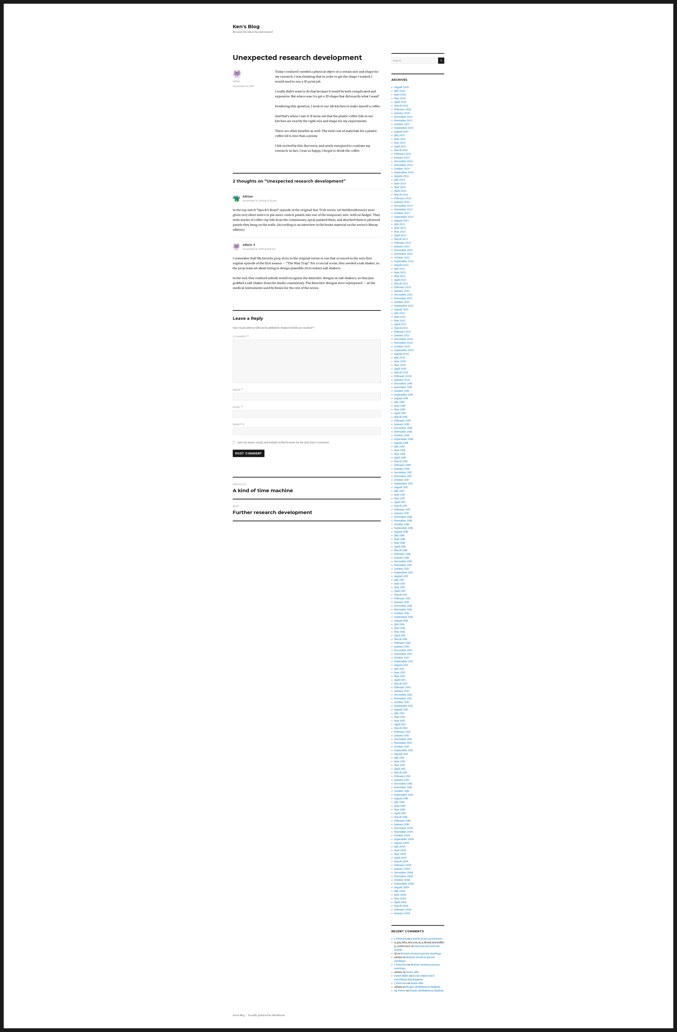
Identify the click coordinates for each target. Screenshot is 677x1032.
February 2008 (402, 909)
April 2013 (400, 679)
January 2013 (401, 691)
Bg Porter (399, 990)
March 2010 (400, 817)
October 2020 (402, 346)
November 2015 (403, 565)
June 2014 (399, 628)
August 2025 (401, 131)
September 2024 (404, 172)
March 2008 (401, 905)
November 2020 (403, 342)
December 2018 (403, 428)
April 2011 (399, 768)
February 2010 (402, 820)
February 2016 (402, 554)
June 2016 (399, 539)
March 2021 (401, 328)
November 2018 (403, 431)
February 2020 (402, 376)
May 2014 (399, 631)
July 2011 (399, 757)
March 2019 (400, 416)
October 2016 (401, 524)
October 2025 (402, 124)
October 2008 (402, 880)
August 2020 (401, 353)
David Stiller (401, 975)
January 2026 (402, 113)
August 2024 (401, 176)
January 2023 (402, 246)
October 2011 (401, 746)
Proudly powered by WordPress (266, 1015)
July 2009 (399, 846)
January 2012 (401, 735)
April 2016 (399, 546)
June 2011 (399, 761)
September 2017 (403, 483)
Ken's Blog (246, 26)
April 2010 (400, 813)
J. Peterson (400, 938)
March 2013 (400, 683)
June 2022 (400, 272)
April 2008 (400, 902)
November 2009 (403, 831)
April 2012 (400, 724)
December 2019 (403, 383)
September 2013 (403, 661)
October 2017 (401, 479)
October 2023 (402, 213)
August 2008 (401, 887)
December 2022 (403, 250)
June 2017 (399, 494)
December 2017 (403, 472)
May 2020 (400, 365)
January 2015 (401, 602)
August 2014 (401, 620)
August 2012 (401, 709)
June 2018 (399, 450)
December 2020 (403, 339)
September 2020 (404, 350)
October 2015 (401, 568)
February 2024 (402, 198)
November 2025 (403, 120)
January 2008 (402, 913)
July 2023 (399, 224)
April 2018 (400, 457)
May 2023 (400, 231)
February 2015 (402, 598)
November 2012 (403, 698)
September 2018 (403, 439)
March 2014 (400, 639)
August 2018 (401, 442)
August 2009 (401, 842)
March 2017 (400, 505)
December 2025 (403, 116)
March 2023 (401, 239)
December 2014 (403, 605)
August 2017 (401, 487)
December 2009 (403, 828)
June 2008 (400, 894)
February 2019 (402, 420)
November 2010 (403, 787)
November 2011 (403, 742)
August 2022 (401, 265)
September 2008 (404, 883)
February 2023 (402, 242)
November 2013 (403, 654)
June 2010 (399, 805)
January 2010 (401, 824)
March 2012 (400, 728)
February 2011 (402, 776)
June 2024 (400, 183)
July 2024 (399, 179)
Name (238, 389)
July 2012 (399, 713)
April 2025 (400, 146)
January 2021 (401, 335)
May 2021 (399, 320)
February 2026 (402, 109)
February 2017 (402, 509)
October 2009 (402, 835)
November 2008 (403, 876)
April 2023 (400, 235)
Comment (241, 336)
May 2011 (399, 765)
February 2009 (402, 865)
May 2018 (399, 453)
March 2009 (401, 861)
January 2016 (401, 557)
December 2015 (403, 561)
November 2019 (403, 387)
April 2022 (400, 279)
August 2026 (401, 87)
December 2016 (403, 516)
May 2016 (399, 542)
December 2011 (403, 739)
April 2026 (400, 102)
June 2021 (399, 316)
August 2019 (401, 398)
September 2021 (403, 305)
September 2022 (404, 261)
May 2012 (399, 720)
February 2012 (402, 731)
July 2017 (399, 491)
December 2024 (403, 161)
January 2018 (401, 468)
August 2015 (401, 576)
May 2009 (400, 854)
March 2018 (400, 461)
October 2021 (401, 302)
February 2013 (402, 687)
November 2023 (403, 209)
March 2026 (401, 105)
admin (236, 81)
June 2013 (399, 672)
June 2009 (400, 850)
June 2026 (400, 94)
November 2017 (403, 476)
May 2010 (399, 809)
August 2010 (401, 798)
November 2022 (403, 253)
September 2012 (403, 705)
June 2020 (400, 361)
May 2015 (399, 587)
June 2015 (399, 583)
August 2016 (401, 531)
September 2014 (403, 616)
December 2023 (403, 205)
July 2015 (399, 579)
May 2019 (399, 409)
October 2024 (402, 168)
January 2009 (402, 868)
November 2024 (403, 165)
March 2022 (401, 283)
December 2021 (403, 294)
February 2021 (402, 331)
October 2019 (401, 391)
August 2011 (401, 754)
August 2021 (401, 309)
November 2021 (403, 298)
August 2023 (401, 220)
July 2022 (399, 268)
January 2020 (402, 379)
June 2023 (400, 228)
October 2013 (401, 657)
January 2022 (402, 290)
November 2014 (403, 609)
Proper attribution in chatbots (423, 986)
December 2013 (403, 650)
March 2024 (401, 194)
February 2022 (402, 287)
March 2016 (400, 550)
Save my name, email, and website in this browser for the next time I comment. (283, 442)
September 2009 (404, 839)
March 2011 (400, 772)
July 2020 (399, 357)
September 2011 (403, 750)
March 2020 (401, 372)
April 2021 (400, 324)
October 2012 (401, 702)
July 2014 (399, 624)
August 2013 (401, 665)
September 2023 (404, 216)
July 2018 (399, 446)
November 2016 (403, 520)
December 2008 (403, 872)
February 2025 (402, 153)
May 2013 (399, 676)
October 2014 (401, 613)
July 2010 (399, 802)
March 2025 (401, 150)
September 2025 (403, 127)
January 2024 (402, 202)
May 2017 (399, 498)
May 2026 (400, 98)
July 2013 (399, 668)
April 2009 (400, 857)
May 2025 (399, 142)
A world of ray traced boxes (426, 938)
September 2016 (403, 528)
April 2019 (399, 413)
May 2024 (400, 187)
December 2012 (403, 694)
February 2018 (402, 465)
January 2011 (401, 779)
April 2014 (400, 635)
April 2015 (399, 591)
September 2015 (403, 572)
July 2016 (399, 535)
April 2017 (399, 502)
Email (238, 407)
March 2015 (400, 594)
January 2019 (401, 424)
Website (238, 424)
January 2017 (401, 513)
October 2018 (401, 435)
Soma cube (412, 972)
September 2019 (403, 394)
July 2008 (399, 891)
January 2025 (402, 157)
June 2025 (400, 139)
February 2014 (402, 642)
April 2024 (400, 190)
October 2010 (401, 791)
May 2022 (400, 276)
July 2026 (399, 90)
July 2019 (399, 402)
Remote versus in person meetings (421, 953)
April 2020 (400, 368)
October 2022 (402, 257)
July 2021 (399, 313)
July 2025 (399, 135)
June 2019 (399, 405)
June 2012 (399, 717)
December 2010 (403, 783)
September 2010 (403, 794)
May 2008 (400, 898)
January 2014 (401, 646)
